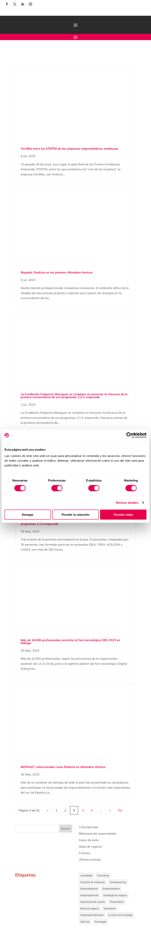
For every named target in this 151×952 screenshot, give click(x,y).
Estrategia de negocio (115, 895)
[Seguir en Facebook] (7, 4)
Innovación (110, 908)
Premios (84, 853)
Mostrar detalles (127, 502)
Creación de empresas (92, 882)
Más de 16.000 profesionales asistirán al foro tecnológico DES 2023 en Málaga (70, 641)
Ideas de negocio (90, 846)
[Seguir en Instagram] (30, 4)
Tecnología (100, 921)
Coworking (103, 875)
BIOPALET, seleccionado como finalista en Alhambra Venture (63, 767)
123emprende (88, 827)
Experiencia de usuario (92, 901)
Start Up (84, 921)
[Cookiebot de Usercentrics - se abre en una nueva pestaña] (129, 435)
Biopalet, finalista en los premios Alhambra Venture (57, 272)
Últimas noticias (90, 859)
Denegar (27, 514)
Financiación (117, 901)
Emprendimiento (89, 895)
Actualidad (86, 875)
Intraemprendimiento (91, 914)
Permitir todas (123, 514)
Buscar (65, 828)
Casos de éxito (89, 840)
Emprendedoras (89, 888)
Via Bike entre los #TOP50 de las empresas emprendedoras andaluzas (69, 148)
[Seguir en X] (15, 4)
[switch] (57, 488)
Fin (120, 810)
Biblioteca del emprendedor (98, 833)
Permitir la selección (75, 514)
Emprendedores (111, 888)
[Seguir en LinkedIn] (22, 4)
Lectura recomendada (120, 914)
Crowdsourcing (118, 882)
